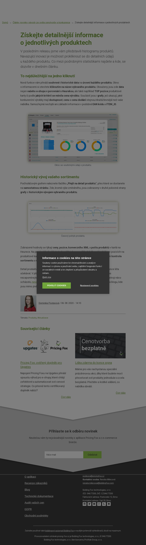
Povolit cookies (56, 285)
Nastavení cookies (89, 285)
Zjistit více (46, 277)
